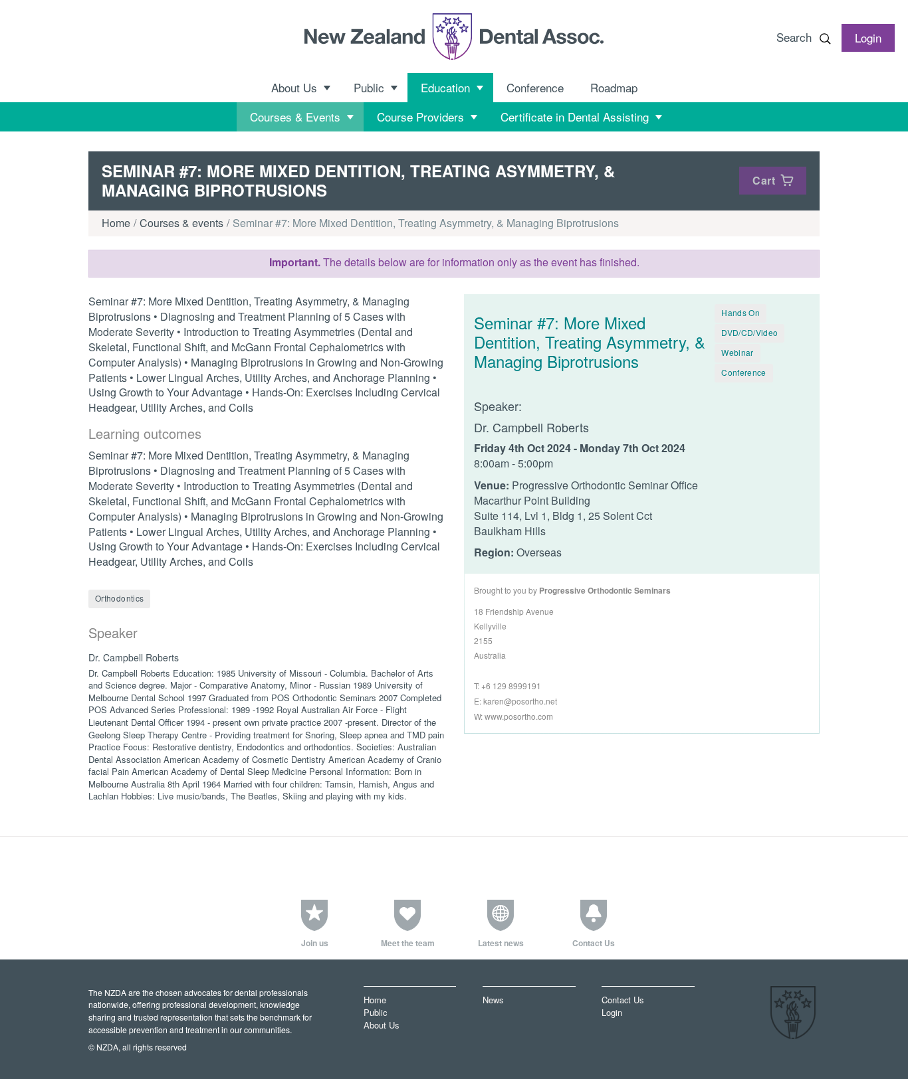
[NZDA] (454, 36)
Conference (535, 87)
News (493, 999)
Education (445, 87)
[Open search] (825, 38)
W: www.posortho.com (513, 716)
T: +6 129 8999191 (507, 685)
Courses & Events (295, 116)
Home (116, 222)
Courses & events (181, 222)
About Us (294, 87)
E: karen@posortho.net (515, 700)
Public (369, 87)
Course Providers (420, 116)
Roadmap (613, 87)
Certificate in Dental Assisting (575, 116)
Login (612, 1012)
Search (794, 37)
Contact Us (622, 999)
